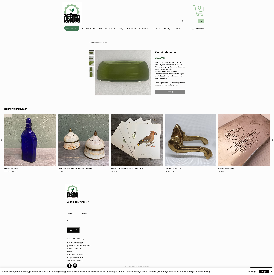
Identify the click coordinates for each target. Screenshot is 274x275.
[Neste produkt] (272, 140)
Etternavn (83, 214)
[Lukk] (271, 271)
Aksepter (264, 271)
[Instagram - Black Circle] (75, 265)
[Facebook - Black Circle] (69, 265)
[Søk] (201, 21)
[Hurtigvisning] (83, 140)
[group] (137, 146)
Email (69, 221)
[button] (199, 10)
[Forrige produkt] (1, 140)
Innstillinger (252, 271)
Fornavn (70, 214)
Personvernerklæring (75, 260)
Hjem (91, 43)
